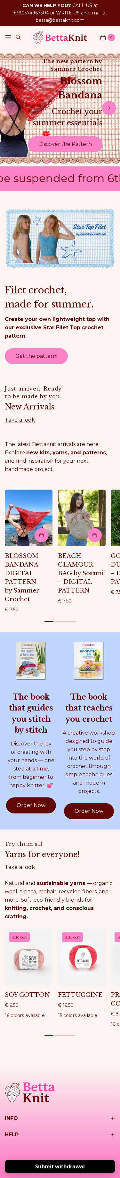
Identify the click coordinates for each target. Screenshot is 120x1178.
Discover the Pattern (65, 144)
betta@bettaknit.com (60, 20)
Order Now (31, 805)
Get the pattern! (36, 356)
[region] (60, 108)
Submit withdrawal (60, 1166)
